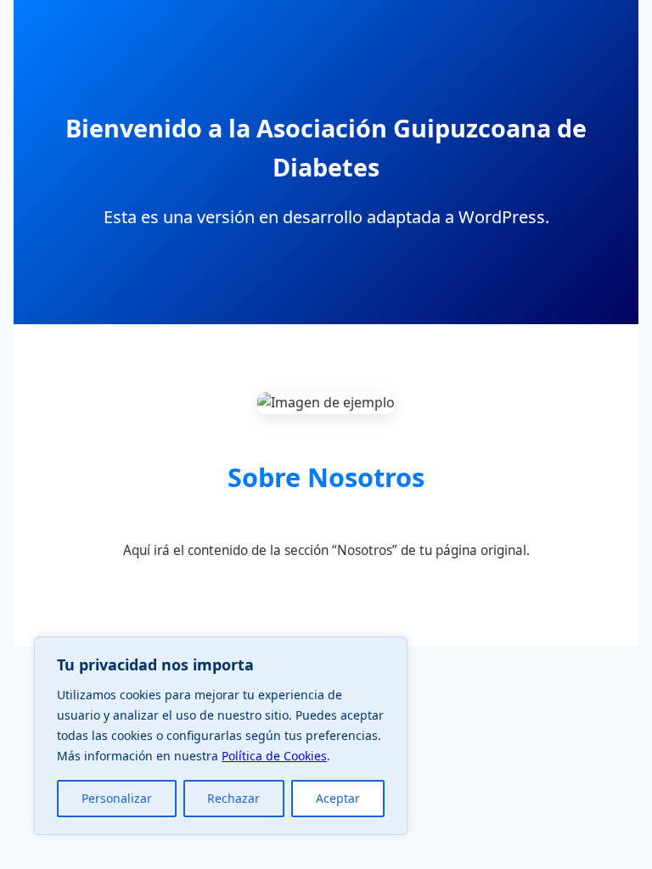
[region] (221, 735)
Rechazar (233, 798)
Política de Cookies (274, 756)
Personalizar (117, 798)
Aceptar (338, 798)
